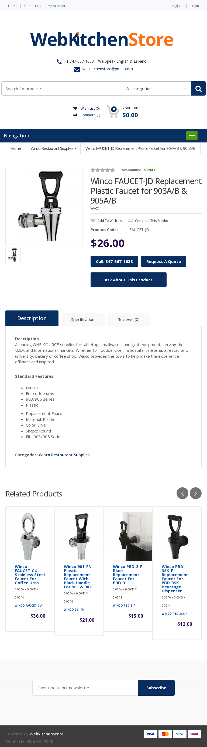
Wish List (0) (89, 108)
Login (195, 6)
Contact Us (32, 6)
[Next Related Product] (196, 493)
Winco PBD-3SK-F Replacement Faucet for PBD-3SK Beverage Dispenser (175, 579)
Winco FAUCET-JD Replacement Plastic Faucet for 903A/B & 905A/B (140, 148)
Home (13, 6)
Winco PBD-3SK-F (174, 614)
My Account (56, 6)
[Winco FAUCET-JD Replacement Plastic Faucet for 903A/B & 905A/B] (44, 206)
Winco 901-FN (74, 609)
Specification (82, 319)
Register (177, 6)
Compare (90, 114)
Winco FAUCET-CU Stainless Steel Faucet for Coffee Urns (30, 575)
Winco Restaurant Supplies (52, 148)
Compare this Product (152, 220)
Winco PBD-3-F (124, 605)
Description (32, 318)
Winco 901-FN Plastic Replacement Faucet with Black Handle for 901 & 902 (78, 577)
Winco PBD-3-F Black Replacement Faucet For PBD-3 (127, 575)
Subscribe (156, 687)
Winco (95, 208)
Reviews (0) (129, 319)
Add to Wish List (110, 220)
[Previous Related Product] (182, 493)
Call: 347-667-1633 (114, 261)
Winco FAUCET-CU (28, 605)
